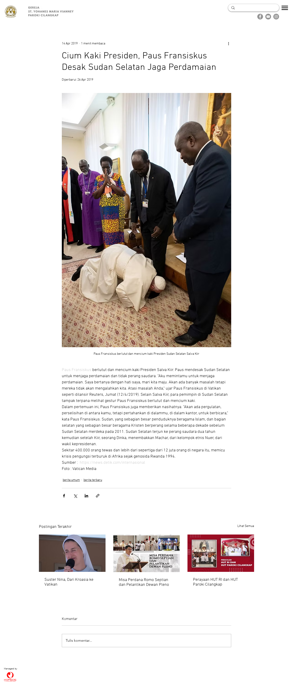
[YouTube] (268, 16)
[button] (285, 7)
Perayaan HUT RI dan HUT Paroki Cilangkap (215, 582)
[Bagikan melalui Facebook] (64, 496)
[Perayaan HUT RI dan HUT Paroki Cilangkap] (220, 553)
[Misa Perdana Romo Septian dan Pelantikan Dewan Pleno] (146, 553)
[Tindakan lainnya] (228, 43)
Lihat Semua (245, 526)
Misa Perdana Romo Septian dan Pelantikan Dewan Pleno (144, 582)
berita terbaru (93, 480)
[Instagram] (276, 16)
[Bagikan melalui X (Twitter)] (75, 496)
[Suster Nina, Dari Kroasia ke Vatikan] (72, 553)
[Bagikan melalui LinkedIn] (86, 496)
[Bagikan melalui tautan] (97, 496)
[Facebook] (260, 16)
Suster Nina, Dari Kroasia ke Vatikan (68, 582)
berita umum (71, 480)
